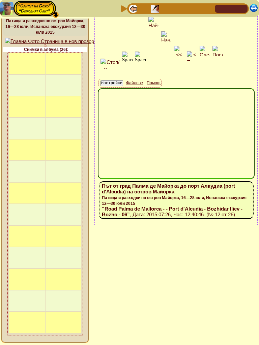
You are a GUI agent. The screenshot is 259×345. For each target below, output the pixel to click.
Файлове (134, 83)
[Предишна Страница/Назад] (133, 8)
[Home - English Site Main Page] (242, 8)
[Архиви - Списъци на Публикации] (155, 8)
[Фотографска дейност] (187, 8)
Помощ (154, 83)
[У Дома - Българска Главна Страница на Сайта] (231, 8)
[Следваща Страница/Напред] (144, 8)
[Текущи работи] (176, 8)
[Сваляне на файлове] (198, 8)
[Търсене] (209, 8)
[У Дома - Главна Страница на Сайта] (221, 8)
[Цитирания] (166, 8)
